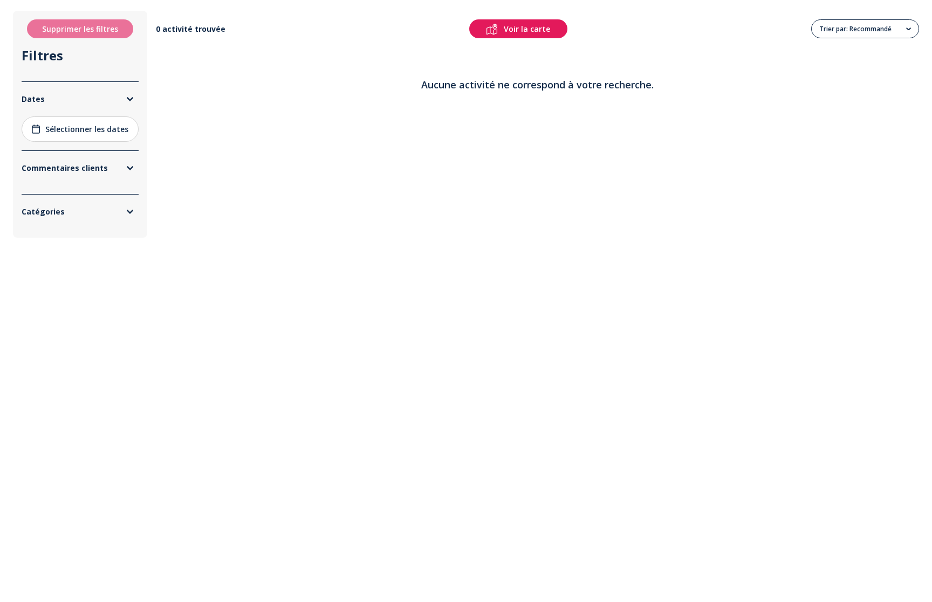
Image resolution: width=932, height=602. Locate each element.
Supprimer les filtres (80, 29)
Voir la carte (527, 29)
